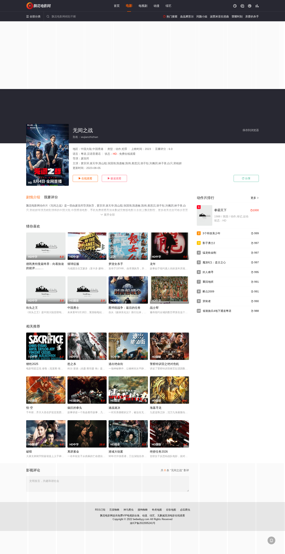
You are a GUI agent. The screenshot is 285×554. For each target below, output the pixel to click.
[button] (35, 197)
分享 (246, 178)
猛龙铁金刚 (209, 252)
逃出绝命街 (116, 364)
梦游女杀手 (116, 263)
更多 (255, 197)
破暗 (29, 451)
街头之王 (32, 307)
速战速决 (114, 407)
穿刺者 (207, 301)
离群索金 (73, 451)
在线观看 (85, 178)
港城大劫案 (116, 451)
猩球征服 (73, 263)
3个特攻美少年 (211, 233)
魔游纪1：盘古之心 (214, 262)
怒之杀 (71, 364)
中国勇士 (73, 307)
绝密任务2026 (159, 451)
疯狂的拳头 (74, 407)
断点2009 (208, 291)
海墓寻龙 (156, 407)
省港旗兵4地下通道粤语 (217, 310)
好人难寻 (208, 272)
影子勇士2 (209, 243)
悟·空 (29, 407)
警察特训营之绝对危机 (164, 364)
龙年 (153, 263)
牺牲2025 (32, 364)
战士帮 (154, 307)
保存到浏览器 (251, 130)
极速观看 (114, 178)
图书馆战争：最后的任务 (125, 307)
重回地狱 (208, 281)
